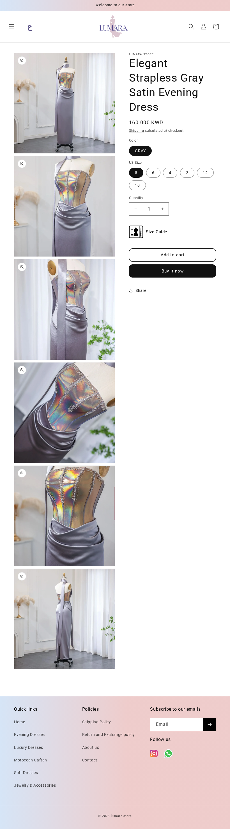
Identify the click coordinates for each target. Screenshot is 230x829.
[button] (12, 26)
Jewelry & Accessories (35, 785)
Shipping (136, 131)
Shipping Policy (96, 722)
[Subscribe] (209, 724)
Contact (89, 760)
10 (137, 185)
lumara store (121, 816)
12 (205, 172)
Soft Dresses (26, 772)
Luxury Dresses (28, 747)
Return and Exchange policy (108, 734)
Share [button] (140, 290)
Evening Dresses (29, 734)
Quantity (136, 198)
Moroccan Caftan (30, 760)
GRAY (140, 151)
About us (90, 747)
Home (19, 722)
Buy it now (173, 271)
